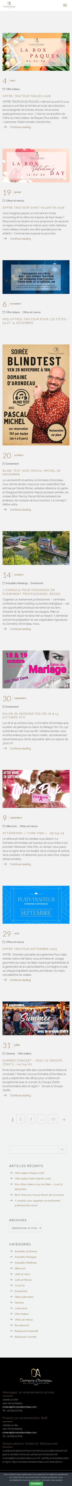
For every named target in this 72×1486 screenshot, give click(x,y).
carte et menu (22, 1274)
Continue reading (20, 127)
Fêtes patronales (24, 1296)
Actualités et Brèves (26, 1251)
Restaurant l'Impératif (26, 1331)
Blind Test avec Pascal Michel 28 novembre (39, 1194)
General (10, 1053)
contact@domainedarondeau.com (20, 1407)
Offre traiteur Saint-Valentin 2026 (34, 207)
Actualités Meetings (17, 583)
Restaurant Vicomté (26, 1336)
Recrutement (22, 1325)
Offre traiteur (13, 89)
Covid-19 (20, 1285)
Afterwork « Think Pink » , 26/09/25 (33, 833)
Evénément (12, 463)
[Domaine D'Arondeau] (9, 5)
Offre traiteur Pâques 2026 (27, 96)
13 (53, 1119)
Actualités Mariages (26, 1256)
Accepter (36, 1483)
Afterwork (11, 826)
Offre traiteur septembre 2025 (30, 949)
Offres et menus (15, 200)
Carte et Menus (23, 1279)
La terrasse (21, 1308)
